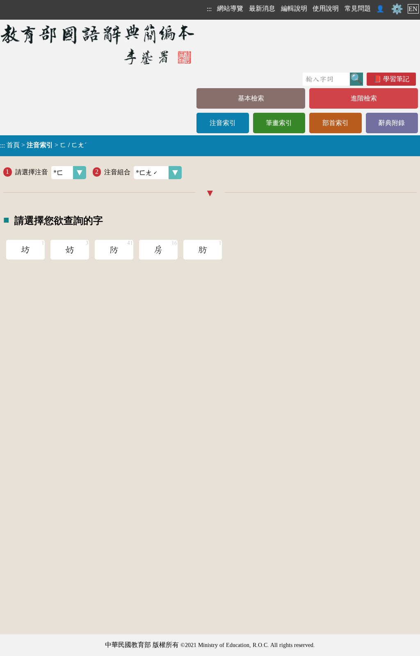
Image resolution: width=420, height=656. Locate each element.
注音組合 (117, 171)
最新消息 (262, 8)
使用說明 (326, 8)
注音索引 (223, 122)
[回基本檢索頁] (98, 44)
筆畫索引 (279, 122)
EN (413, 8)
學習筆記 (396, 78)
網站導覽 (230, 8)
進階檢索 (364, 98)
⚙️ (397, 9)
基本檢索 (251, 98)
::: (209, 8)
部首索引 (335, 122)
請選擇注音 (31, 171)
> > (43, 145)
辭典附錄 (392, 122)
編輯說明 (294, 8)
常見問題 (358, 8)
